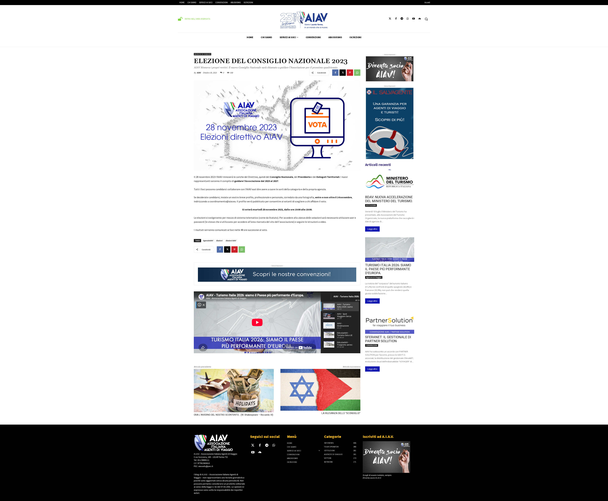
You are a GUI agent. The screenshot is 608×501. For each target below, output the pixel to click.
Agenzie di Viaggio (202, 54)
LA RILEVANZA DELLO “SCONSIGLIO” (341, 413)
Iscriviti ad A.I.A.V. (378, 436)
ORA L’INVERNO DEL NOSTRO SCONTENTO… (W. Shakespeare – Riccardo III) (233, 414)
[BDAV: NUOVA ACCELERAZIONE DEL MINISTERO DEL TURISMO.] (389, 181)
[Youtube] (414, 19)
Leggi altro (372, 229)
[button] (426, 19)
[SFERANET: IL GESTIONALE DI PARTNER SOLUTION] (389, 321)
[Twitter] (390, 19)
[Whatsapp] (407, 19)
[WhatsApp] (357, 72)
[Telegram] (402, 19)
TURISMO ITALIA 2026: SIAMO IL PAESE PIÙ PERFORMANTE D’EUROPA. (388, 269)
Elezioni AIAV (231, 240)
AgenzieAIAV (208, 240)
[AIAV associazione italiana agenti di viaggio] (304, 19)
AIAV (199, 72)
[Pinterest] (350, 72)
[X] (342, 72)
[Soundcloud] (419, 19)
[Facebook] (396, 19)
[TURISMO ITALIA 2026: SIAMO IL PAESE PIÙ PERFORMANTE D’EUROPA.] (389, 249)
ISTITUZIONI (371, 205)
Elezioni (219, 240)
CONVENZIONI (371, 345)
